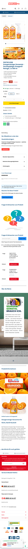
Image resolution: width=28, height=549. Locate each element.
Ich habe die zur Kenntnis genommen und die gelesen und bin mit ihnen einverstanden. (14, 468)
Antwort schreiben (14, 264)
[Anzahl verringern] (4, 99)
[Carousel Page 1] (8, 360)
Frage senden (22, 238)
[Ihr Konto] (22, 8)
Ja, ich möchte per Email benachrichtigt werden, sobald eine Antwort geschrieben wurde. (13, 245)
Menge (4, 96)
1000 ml (11, 94)
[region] (14, 32)
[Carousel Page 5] (18, 360)
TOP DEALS (6, 12)
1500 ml (17, 94)
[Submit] (23, 463)
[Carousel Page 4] (15, 360)
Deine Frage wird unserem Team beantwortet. (12, 242)
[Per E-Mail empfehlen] (8, 124)
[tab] (14, 206)
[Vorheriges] (3, 328)
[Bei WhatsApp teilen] (4, 124)
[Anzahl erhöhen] (23, 99)
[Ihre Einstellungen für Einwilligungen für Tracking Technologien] (25, 546)
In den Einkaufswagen (14, 103)
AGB (8, 469)
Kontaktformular (12, 506)
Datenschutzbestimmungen (12, 468)
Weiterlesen (5, 149)
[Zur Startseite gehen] (14, 4)
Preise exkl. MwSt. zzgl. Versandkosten (10, 85)
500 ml (5, 94)
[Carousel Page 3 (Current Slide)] (13, 360)
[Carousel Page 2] (11, 360)
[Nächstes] (25, 328)
